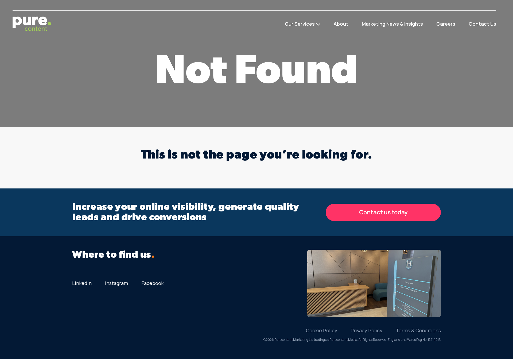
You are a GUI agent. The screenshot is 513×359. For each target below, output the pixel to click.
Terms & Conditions (418, 330)
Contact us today (383, 212)
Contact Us (482, 24)
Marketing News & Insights (392, 24)
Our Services (300, 24)
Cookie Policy (321, 330)
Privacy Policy (366, 330)
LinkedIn (82, 283)
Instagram (116, 283)
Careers (445, 24)
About (340, 24)
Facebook (152, 283)
